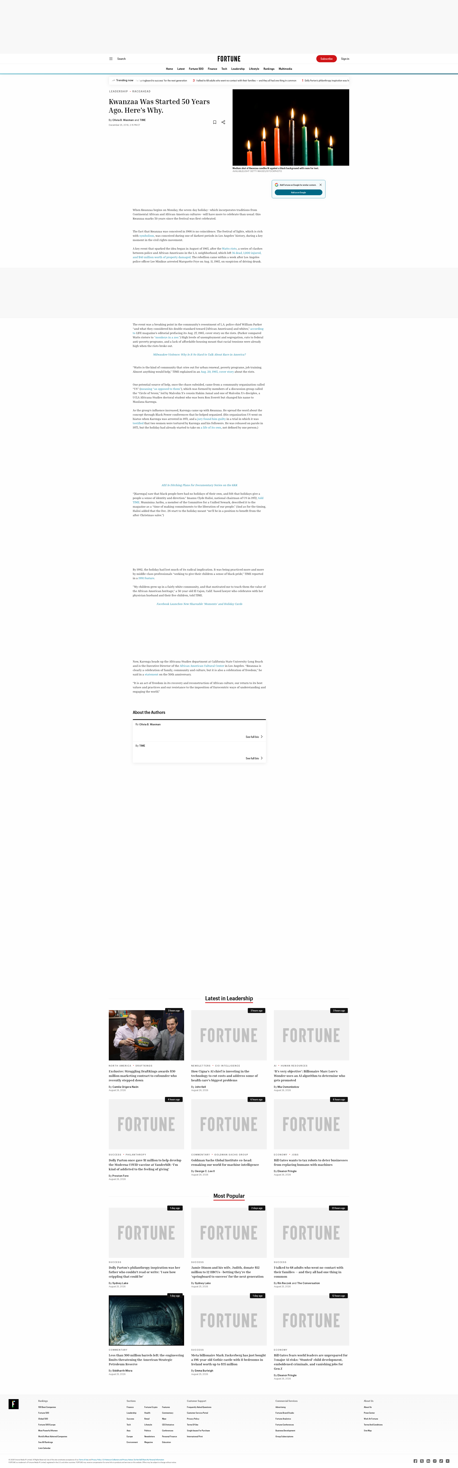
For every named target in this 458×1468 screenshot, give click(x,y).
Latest (181, 68)
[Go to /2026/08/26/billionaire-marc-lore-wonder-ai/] (311, 1035)
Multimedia (285, 68)
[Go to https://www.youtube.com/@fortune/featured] (447, 1461)
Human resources (294, 1066)
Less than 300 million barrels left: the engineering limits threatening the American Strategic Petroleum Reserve (146, 1359)
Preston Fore (120, 1176)
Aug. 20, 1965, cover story (217, 371)
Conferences (167, 1430)
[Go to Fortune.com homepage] (229, 59)
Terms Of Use (192, 1424)
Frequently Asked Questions (199, 1407)
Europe (130, 1436)
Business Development (285, 1430)
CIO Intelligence (227, 1066)
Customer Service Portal (197, 1412)
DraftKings (144, 1066)
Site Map (368, 1430)
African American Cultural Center (202, 666)
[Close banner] (320, 185)
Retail (147, 1418)
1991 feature (146, 578)
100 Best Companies (47, 1407)
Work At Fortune (371, 1418)
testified (138, 423)
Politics (147, 1430)
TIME (143, 120)
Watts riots (229, 248)
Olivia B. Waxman (123, 120)
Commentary (200, 1155)
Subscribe (327, 58)
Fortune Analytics (283, 1418)
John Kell (200, 1087)
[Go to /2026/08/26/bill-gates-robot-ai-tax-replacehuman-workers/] (311, 1124)
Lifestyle (254, 68)
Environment (132, 1442)
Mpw (164, 1418)
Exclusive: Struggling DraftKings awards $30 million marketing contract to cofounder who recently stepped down (143, 1075)
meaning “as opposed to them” (160, 389)
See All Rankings (45, 1442)
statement (151, 674)
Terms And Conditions (373, 1424)
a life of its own (211, 427)
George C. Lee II (205, 1171)
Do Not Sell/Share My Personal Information (149, 1460)
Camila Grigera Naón (125, 1087)
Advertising (281, 1407)
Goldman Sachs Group (231, 1155)
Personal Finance (169, 1436)
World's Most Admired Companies (52, 1436)
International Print (195, 1436)
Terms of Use (83, 1460)
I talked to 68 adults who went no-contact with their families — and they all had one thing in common (207, 80)
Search (121, 58)
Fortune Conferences (285, 1424)
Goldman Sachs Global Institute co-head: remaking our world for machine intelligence (225, 1162)
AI (275, 1066)
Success (115, 1155)
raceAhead (141, 91)
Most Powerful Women (48, 1430)
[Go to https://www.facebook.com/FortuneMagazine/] (415, 1461)
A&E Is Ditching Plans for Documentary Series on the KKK (199, 485)
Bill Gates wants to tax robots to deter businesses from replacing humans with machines (311, 1162)
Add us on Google (298, 192)
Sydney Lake (120, 1283)
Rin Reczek (284, 1283)
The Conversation (308, 1283)
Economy (281, 1155)
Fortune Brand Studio (285, 1412)
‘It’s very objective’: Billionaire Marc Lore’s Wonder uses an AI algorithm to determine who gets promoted (309, 1075)
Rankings (269, 68)
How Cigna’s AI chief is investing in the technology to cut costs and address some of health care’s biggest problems (224, 1075)
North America (120, 1066)
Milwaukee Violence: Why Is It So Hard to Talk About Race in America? (199, 354)
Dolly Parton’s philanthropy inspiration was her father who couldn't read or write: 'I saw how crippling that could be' (322, 80)
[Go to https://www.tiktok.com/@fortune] (441, 1461)
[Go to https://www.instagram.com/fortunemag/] (435, 1461)
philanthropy (136, 1155)
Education (166, 1442)
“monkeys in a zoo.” (167, 337)
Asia (128, 1430)
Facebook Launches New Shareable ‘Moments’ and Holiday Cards (199, 604)
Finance (212, 68)
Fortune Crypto (150, 1407)
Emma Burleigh (204, 1371)
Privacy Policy (193, 1418)
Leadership (238, 68)
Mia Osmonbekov (288, 1087)
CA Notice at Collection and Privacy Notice (118, 1460)
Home (169, 68)
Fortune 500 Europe (46, 1424)
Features (166, 1407)
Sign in (345, 58)
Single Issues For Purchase (198, 1430)
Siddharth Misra (122, 1371)
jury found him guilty (211, 419)
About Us (368, 1407)
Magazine (148, 1442)
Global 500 (43, 1418)
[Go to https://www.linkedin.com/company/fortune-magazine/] (428, 1461)
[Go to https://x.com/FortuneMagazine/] (422, 1461)
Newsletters (201, 1066)
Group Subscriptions (284, 1436)
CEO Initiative (168, 1424)
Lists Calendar (44, 1448)
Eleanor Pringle (287, 1171)
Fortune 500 (196, 68)
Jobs (295, 1155)
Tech (224, 68)
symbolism (146, 235)
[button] (169, 69)
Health (147, 1412)
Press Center (369, 1412)
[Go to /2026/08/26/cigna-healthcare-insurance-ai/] (229, 1035)
